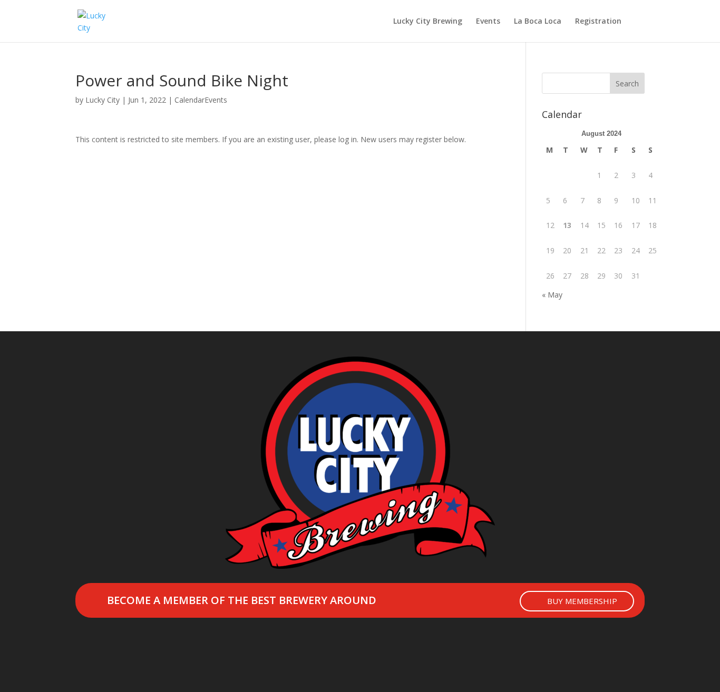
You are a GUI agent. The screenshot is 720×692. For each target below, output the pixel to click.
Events (488, 21)
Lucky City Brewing (427, 21)
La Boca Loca (537, 21)
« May (552, 295)
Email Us (117, 660)
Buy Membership (582, 601)
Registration (598, 21)
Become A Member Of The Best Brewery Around (241, 600)
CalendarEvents (200, 100)
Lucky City (102, 100)
